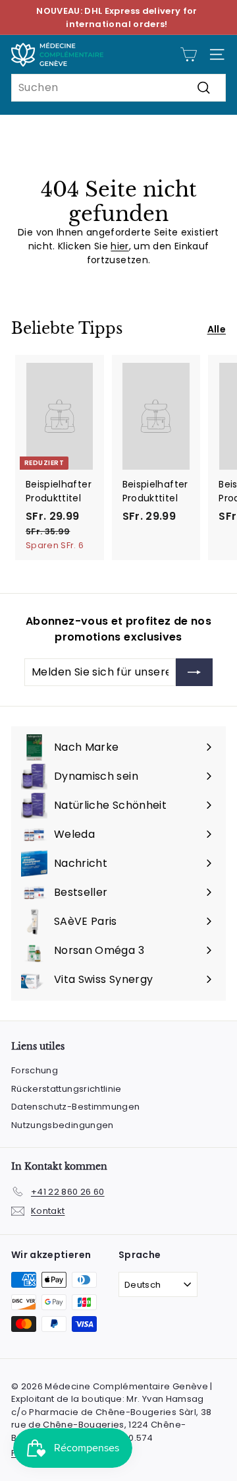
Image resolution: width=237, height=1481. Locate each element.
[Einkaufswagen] (188, 54)
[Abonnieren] (194, 672)
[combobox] (118, 88)
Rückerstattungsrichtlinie (66, 1089)
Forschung (34, 1070)
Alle (216, 329)
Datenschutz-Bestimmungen (75, 1106)
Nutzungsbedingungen (62, 1125)
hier (119, 246)
